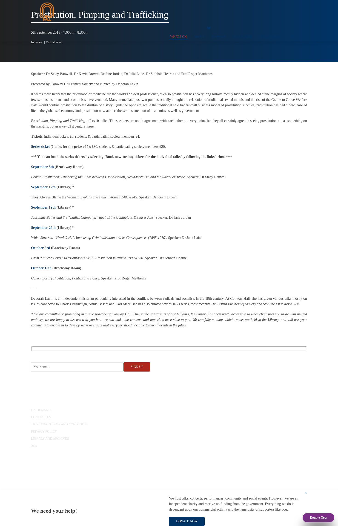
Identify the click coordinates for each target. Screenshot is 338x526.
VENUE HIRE (242, 36)
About (199, 36)
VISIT (292, 36)
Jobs (34, 446)
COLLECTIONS (270, 36)
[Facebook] (170, 27)
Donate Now (318, 517)
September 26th (43, 228)
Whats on (178, 36)
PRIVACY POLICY (44, 431)
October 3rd (40, 248)
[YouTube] (179, 27)
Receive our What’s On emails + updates (66, 354)
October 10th (41, 268)
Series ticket (40, 146)
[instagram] (188, 27)
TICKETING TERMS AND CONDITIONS (60, 424)
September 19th (43, 207)
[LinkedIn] (197, 27)
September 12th (43, 187)
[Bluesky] (208, 27)
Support (219, 36)
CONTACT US (41, 417)
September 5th (42, 167)
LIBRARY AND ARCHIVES (50, 438)
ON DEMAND (41, 410)
